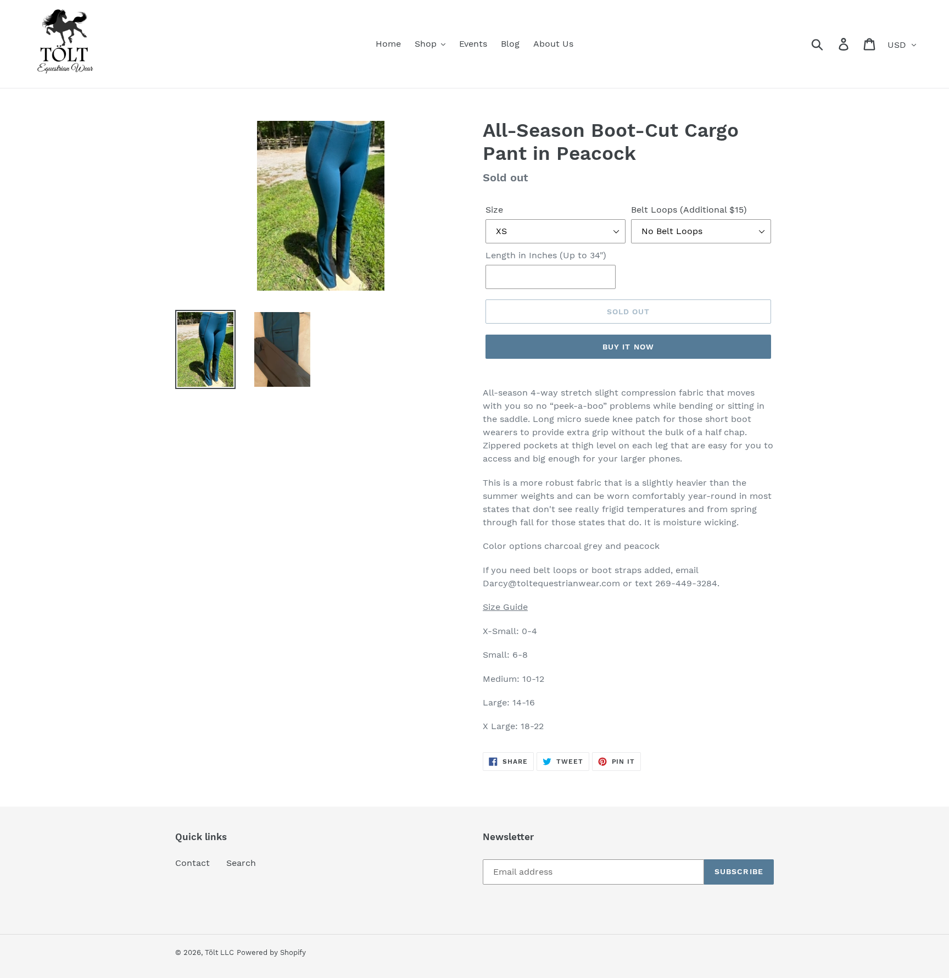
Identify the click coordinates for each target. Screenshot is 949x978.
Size (494, 209)
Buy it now (628, 346)
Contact (192, 863)
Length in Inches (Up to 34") (545, 255)
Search (241, 863)
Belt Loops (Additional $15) (689, 209)
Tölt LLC (219, 952)
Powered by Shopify (271, 952)
